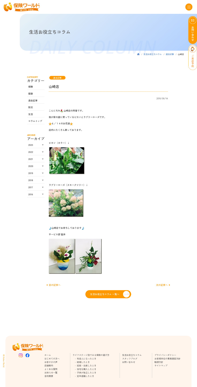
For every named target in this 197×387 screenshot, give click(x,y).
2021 (30, 159)
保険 (30, 86)
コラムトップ (35, 121)
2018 (30, 180)
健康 (30, 93)
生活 (30, 114)
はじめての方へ (52, 358)
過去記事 (170, 54)
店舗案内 (48, 365)
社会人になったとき (86, 358)
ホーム (47, 354)
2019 (30, 173)
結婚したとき (83, 362)
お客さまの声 (50, 362)
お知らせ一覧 (50, 372)
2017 (30, 187)
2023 (30, 145)
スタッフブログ (129, 358)
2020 (30, 166)
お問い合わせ (128, 362)
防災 (30, 107)
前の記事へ (54, 285)
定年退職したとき (85, 375)
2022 (30, 152)
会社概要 (48, 375)
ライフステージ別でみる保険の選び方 (91, 354)
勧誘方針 (158, 362)
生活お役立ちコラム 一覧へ (104, 294)
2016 (30, 194)
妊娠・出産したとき (86, 365)
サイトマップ (160, 365)
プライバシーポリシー (165, 354)
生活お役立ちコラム (152, 54)
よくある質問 (50, 369)
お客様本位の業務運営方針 (167, 358)
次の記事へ (162, 285)
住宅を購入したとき (86, 369)
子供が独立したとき (86, 372)
